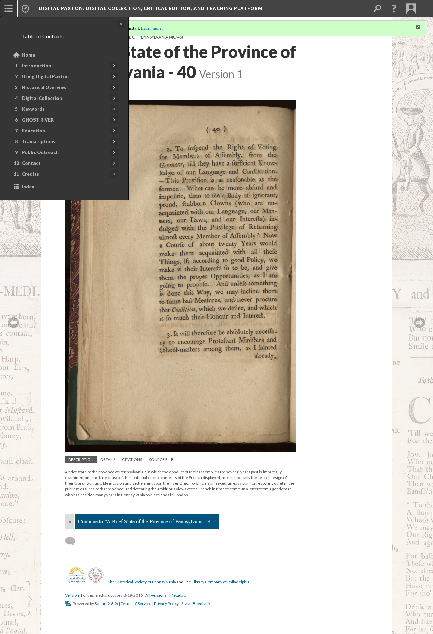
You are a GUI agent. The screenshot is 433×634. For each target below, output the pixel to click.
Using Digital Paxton (45, 76)
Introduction (36, 65)
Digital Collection (42, 98)
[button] (394, 8)
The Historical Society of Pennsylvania (142, 581)
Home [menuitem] (28, 55)
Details (107, 459)
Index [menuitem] (28, 186)
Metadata (178, 595)
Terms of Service (136, 603)
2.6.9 (112, 603)
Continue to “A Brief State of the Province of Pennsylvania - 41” (147, 521)
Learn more (151, 28)
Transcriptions (38, 141)
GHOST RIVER (38, 120)
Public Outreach (40, 152)
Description (81, 459)
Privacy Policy (166, 603)
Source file (161, 459)
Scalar (100, 603)
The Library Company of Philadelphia (216, 581)
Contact (31, 163)
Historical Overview (44, 87)
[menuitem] (8, 8)
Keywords (33, 109)
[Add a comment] (73, 541)
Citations (132, 459)
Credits (30, 174)
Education (33, 130)
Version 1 (73, 595)
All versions (156, 595)
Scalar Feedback (195, 603)
